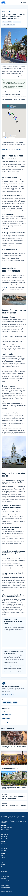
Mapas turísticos (4, 846)
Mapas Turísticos (9, 7)
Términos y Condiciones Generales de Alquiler (11, 880)
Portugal (3, 857)
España (2, 855)
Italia (2, 862)
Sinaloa (15, 702)
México (2, 866)
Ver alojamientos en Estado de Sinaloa (11, 149)
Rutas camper (4, 848)
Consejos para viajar (7, 722)
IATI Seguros (13, 666)
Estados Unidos (4, 869)
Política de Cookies (5, 876)
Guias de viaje (6, 718)
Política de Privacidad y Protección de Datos (11, 883)
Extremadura (4, 871)
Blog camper (5, 711)
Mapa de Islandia (4, 836)
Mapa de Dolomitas (5, 829)
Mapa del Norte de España (6, 827)
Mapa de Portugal (5, 838)
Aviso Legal (3, 878)
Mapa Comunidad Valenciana (7, 832)
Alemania (3, 864)
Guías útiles (3, 850)
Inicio (2, 7)
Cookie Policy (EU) (5, 885)
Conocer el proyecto (8, 694)
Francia (2, 860)
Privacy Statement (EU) (6, 887)
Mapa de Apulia (4, 834)
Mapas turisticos (6, 714)
